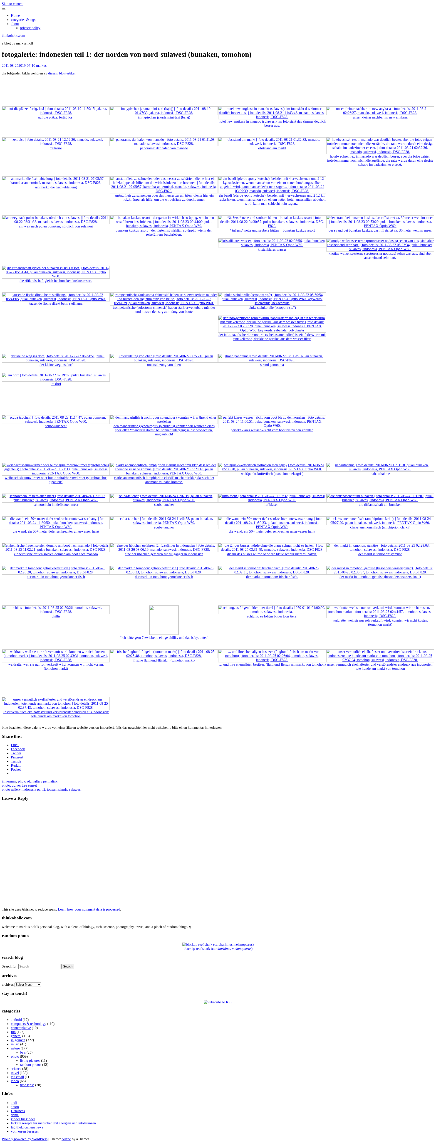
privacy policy (30, 28)
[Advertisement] (218, 89)
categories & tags (23, 20)
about (15, 24)
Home (15, 15)
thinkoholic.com (13, 35)
